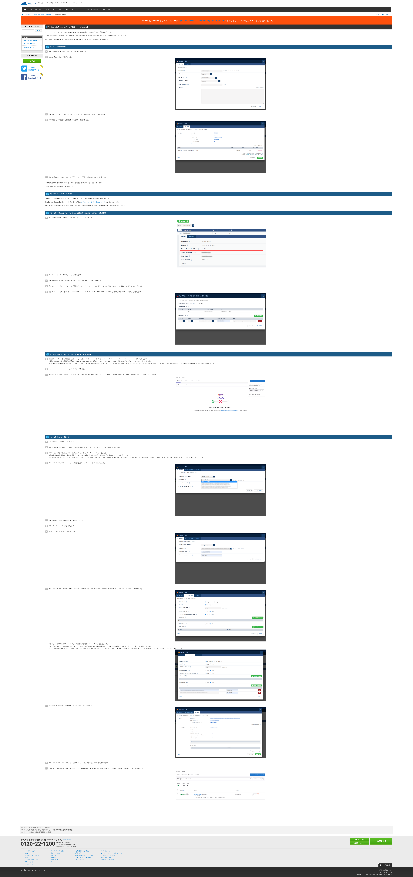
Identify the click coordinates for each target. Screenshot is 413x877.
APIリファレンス (58, 9)
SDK (67, 9)
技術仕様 (47, 9)
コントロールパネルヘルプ (91, 9)
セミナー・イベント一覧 (32, 855)
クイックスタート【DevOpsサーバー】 (93, 202)
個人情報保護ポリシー (385, 870)
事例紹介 (53, 857)
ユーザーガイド (76, 9)
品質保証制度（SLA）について (85, 855)
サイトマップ (80, 859)
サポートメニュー (106, 851)
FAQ (104, 9)
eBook (52, 862)
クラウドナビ (29, 864)
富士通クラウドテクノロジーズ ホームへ (33, 870)
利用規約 (78, 853)
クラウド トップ (27, 14)
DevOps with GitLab (46, 14)
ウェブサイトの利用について (383, 872)
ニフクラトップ (29, 851)
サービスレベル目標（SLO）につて (86, 857)
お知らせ (28, 853)
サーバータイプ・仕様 (57, 851)
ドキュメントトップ (35, 9)
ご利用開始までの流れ (82, 851)
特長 (26, 857)
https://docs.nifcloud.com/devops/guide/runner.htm (201, 20)
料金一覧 (53, 855)
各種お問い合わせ (68, 839)
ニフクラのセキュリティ (32, 859)
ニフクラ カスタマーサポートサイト (111, 853)
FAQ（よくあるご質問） (108, 859)
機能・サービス (55, 853)
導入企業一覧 (54, 859)
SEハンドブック (113, 9)
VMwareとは (29, 862)
